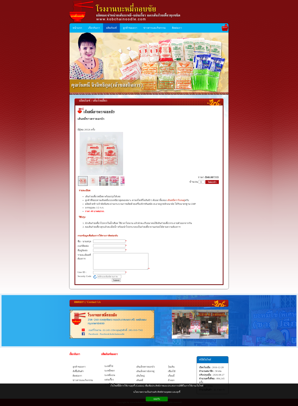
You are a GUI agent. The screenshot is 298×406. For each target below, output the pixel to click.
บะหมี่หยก (109, 370)
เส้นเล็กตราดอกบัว (145, 367)
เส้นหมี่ (139, 380)
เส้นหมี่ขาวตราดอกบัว (99, 112)
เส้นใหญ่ (140, 376)
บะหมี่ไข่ (108, 366)
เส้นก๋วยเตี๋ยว (100, 101)
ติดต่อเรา (77, 376)
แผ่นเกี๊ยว (109, 379)
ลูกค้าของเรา (79, 367)
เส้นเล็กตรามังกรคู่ (145, 371)
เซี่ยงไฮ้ (171, 371)
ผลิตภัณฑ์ (84, 101)
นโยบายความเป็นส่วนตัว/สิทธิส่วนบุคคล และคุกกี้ (156, 392)
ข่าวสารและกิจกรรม (83, 380)
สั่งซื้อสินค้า (78, 371)
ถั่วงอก (171, 380)
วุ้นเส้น (171, 367)
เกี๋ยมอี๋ (171, 376)
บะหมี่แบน (109, 375)
